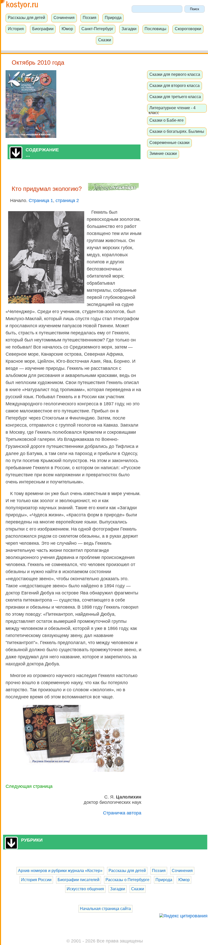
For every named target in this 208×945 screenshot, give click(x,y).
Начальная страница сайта (105, 908)
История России (36, 880)
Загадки (129, 28)
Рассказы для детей (26, 17)
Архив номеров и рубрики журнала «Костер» (60, 870)
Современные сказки (169, 142)
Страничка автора (122, 812)
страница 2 (67, 200)
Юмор (67, 28)
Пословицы (155, 28)
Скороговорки (188, 28)
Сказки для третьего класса (175, 96)
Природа (113, 17)
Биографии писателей (78, 880)
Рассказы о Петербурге (127, 880)
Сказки (104, 40)
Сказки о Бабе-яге (166, 120)
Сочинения (64, 17)
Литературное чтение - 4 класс (172, 110)
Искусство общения (85, 889)
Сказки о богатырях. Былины (176, 131)
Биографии (43, 28)
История (16, 28)
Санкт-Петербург (97, 28)
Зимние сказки (163, 153)
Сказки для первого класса (174, 74)
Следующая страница (29, 786)
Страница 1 (41, 200)
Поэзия (89, 17)
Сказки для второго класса (174, 85)
